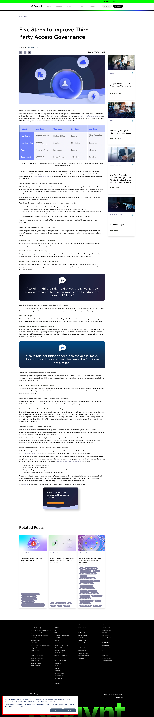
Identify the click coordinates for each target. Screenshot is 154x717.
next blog (26, 484)
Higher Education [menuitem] (59, 673)
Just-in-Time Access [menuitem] (36, 638)
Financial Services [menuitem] (59, 676)
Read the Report (116, 94)
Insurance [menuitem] (57, 683)
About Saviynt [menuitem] (106, 628)
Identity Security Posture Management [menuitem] (40, 645)
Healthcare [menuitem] (57, 671)
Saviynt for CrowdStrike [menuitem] (37, 658)
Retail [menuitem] (56, 681)
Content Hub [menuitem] (105, 645)
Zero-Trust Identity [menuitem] (59, 658)
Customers (70, 6)
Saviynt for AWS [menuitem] (34, 650)
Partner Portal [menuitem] (82, 640)
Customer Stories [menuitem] (83, 628)
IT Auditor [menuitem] (57, 638)
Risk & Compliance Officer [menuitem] (61, 635)
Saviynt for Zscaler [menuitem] (35, 663)
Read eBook (114, 138)
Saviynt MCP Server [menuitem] (35, 643)
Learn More (114, 188)
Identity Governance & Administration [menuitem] (40, 630)
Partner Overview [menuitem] (83, 635)
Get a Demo (118, 6)
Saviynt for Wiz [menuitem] (34, 660)
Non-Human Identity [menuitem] (35, 640)
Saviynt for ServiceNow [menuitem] (36, 655)
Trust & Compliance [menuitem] (107, 638)
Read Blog (114, 230)
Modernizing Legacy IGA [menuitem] (61, 645)
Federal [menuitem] (56, 668)
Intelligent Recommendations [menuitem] (38, 648)
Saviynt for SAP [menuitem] (34, 653)
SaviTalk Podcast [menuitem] (107, 660)
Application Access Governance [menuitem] (39, 633)
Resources (92, 6)
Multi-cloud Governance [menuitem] (60, 648)
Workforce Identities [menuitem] (60, 650)
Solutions (59, 6)
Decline (69, 710)
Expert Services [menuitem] (82, 650)
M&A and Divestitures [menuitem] (60, 660)
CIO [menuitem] (55, 632)
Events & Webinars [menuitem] (107, 648)
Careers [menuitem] (104, 633)
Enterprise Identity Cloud (33, 453)
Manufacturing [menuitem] (58, 678)
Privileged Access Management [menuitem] (39, 635)
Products (48, 6)
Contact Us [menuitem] (81, 658)
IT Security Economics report (41, 176)
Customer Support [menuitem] (83, 655)
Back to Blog (24, 16)
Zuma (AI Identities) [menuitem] (35, 628)
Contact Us (107, 6)
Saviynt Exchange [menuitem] (35, 665)
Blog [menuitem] (103, 650)
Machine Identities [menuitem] (59, 653)
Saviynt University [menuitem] (83, 653)
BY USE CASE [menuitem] (57, 643)
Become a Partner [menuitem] (83, 643)
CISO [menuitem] (55, 630)
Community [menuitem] (105, 653)
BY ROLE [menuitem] (56, 627)
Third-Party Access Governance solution (68, 461)
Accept (56, 710)
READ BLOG (25, 563)
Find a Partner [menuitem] (82, 638)
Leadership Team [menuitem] (107, 630)
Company (81, 6)
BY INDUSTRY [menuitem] (57, 663)
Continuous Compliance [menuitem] (60, 655)
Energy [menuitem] (56, 666)
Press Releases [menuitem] (106, 658)
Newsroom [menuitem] (105, 635)
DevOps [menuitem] (56, 640)
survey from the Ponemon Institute (89, 116)
